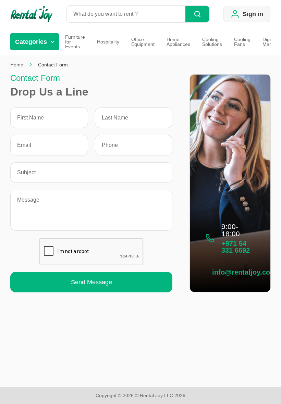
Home (16, 64)
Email (24, 145)
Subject (26, 172)
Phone (110, 145)
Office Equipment (143, 42)
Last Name (115, 118)
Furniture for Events (75, 41)
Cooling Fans (242, 42)
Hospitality (108, 42)
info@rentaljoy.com (244, 272)
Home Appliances (178, 42)
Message (28, 200)
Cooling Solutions (212, 42)
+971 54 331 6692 (235, 247)
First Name (30, 118)
